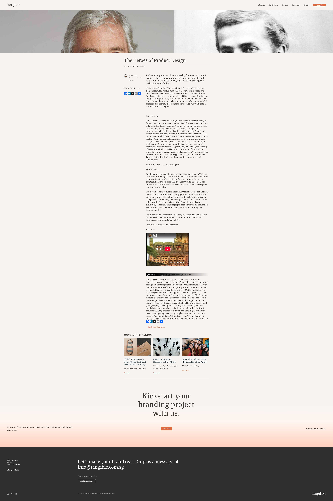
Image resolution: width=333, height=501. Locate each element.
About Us (261, 5)
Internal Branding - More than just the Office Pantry (194, 360)
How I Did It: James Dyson (168, 164)
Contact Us (319, 5)
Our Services (273, 5)
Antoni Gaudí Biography (167, 225)
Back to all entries (156, 327)
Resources (296, 5)
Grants (306, 5)
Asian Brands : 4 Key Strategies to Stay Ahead (164, 360)
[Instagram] (8, 494)
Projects (285, 5)
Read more (127, 373)
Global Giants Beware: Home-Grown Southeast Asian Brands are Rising (135, 362)
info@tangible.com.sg (316, 429)
